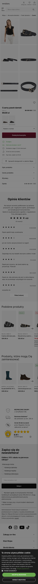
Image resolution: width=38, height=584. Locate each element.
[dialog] (19, 292)
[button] (19, 571)
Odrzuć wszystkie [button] (19, 580)
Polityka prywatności (23, 568)
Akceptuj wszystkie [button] (19, 575)
